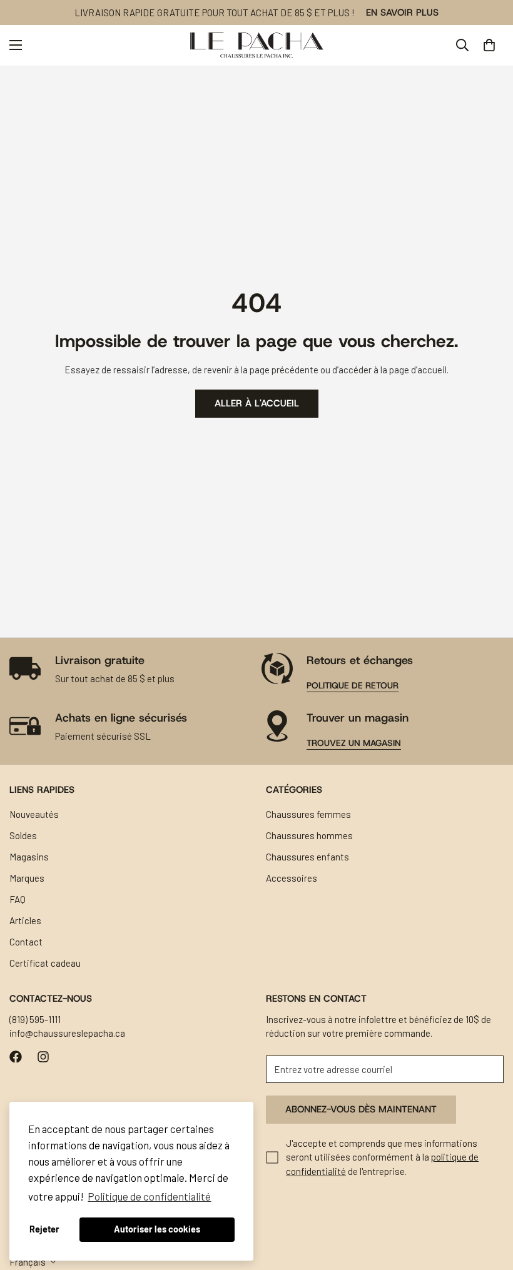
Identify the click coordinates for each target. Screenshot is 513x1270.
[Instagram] (43, 1057)
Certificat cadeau (45, 963)
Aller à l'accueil (257, 403)
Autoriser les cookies (157, 1229)
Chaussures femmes (308, 814)
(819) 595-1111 (35, 1019)
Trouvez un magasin (354, 742)
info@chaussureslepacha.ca (67, 1033)
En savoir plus (402, 12)
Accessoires (291, 878)
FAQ (17, 899)
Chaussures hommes (309, 835)
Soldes (23, 835)
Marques (26, 878)
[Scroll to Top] (488, 1201)
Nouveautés (34, 814)
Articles (25, 920)
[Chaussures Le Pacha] (257, 45)
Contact (26, 941)
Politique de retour (353, 685)
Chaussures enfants (307, 856)
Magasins (29, 856)
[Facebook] (15, 1057)
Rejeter (44, 1229)
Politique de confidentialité (149, 1196)
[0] (489, 45)
